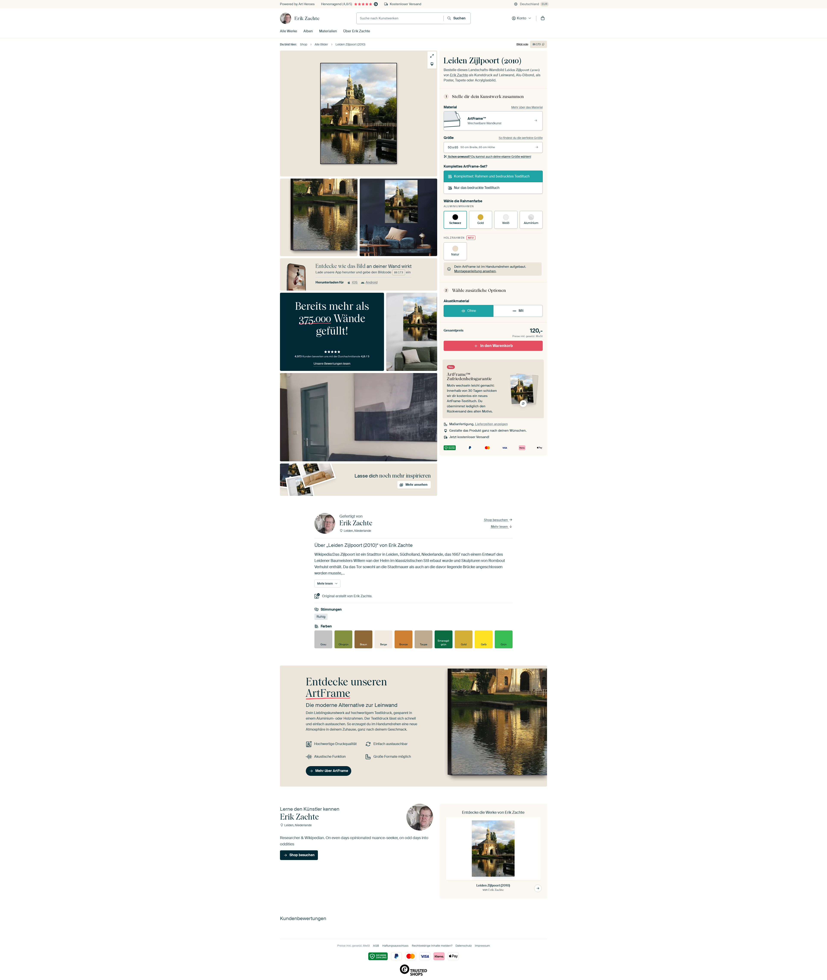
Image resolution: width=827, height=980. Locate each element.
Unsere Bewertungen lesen (332, 364)
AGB (376, 945)
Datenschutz (463, 945)
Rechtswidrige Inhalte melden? (432, 945)
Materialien (328, 31)
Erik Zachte (306, 18)
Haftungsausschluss (395, 945)
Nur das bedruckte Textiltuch (476, 187)
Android (372, 282)
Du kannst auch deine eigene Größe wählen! (489, 157)
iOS (355, 282)
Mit (521, 310)
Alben (308, 31)
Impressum (482, 945)
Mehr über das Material (527, 107)
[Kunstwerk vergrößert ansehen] (432, 56)
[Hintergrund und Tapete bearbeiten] (432, 64)
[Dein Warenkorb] (542, 18)
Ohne (471, 310)
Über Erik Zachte (356, 31)
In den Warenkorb (496, 345)
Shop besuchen (496, 520)
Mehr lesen (500, 526)
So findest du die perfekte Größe (521, 138)
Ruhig (321, 616)
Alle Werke (288, 31)
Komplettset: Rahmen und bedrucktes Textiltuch (492, 176)
